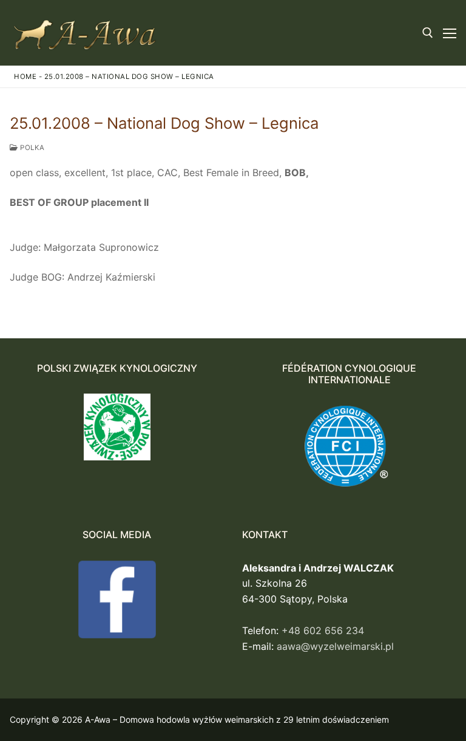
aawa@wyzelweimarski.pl (335, 646)
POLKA (31, 147)
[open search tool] (427, 32)
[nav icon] (449, 33)
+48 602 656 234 (323, 630)
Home (25, 76)
